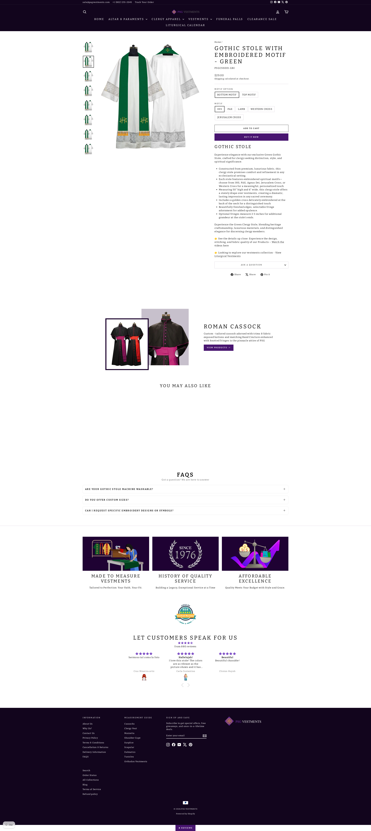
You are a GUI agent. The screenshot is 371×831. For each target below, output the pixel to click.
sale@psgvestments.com (96, 2)
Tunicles (129, 757)
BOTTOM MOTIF (227, 94)
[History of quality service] (185, 554)
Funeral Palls (229, 19)
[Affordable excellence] (255, 554)
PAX (230, 109)
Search (86, 770)
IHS (219, 109)
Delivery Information (94, 752)
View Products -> (219, 347)
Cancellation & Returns (95, 747)
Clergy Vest (130, 728)
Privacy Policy (90, 738)
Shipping (219, 79)
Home (99, 19)
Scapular (129, 747)
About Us (88, 724)
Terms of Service (92, 789)
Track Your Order (144, 2)
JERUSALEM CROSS (229, 117)
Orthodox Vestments (135, 761)
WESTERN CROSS (261, 109)
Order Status (90, 775)
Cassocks (129, 724)
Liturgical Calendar (185, 25)
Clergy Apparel (167, 19)
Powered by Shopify (185, 814)
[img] (185, 643)
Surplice (129, 742)
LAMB (241, 109)
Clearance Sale (262, 19)
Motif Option (223, 89)
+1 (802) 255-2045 (122, 2)
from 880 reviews (185, 646)
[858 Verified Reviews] (185, 625)
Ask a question (251, 265)
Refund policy (90, 794)
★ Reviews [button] (185, 828)
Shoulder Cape (132, 738)
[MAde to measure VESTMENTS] (116, 554)
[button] (183, 685)
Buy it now (251, 137)
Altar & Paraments (126, 19)
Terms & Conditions (93, 742)
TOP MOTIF (249, 94)
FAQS (86, 757)
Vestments (199, 19)
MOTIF (218, 103)
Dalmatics (130, 752)
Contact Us (89, 733)
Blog (85, 784)
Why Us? (87, 728)
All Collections (91, 780)
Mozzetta (129, 733)
